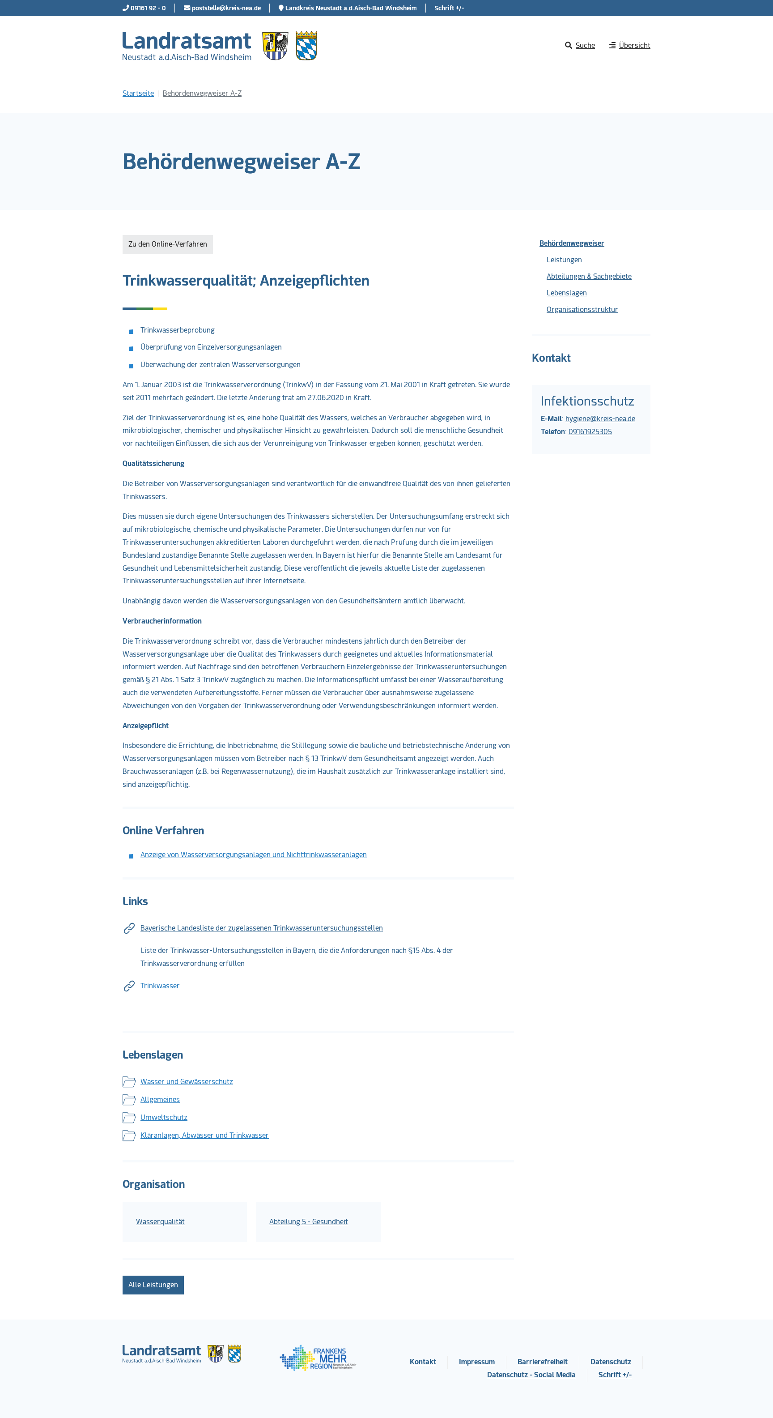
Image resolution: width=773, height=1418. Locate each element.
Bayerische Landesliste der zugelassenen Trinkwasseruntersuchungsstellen (261, 928)
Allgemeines (160, 1099)
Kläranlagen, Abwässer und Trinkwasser (204, 1135)
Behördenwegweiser (571, 243)
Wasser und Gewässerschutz (186, 1081)
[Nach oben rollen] (753, 1398)
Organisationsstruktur (582, 309)
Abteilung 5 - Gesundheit (308, 1221)
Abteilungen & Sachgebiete (589, 276)
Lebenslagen (567, 293)
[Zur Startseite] (220, 46)
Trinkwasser (160, 986)
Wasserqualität (160, 1221)
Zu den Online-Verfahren (167, 244)
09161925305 (590, 431)
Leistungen (564, 260)
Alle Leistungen (153, 1285)
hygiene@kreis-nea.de (600, 418)
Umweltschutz (163, 1117)
